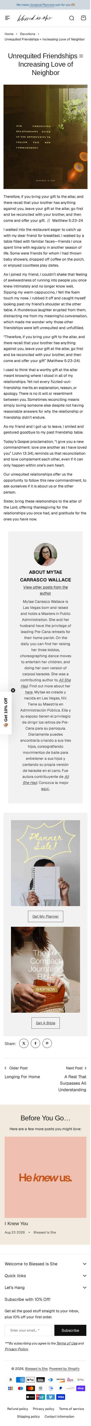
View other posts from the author (45, 590)
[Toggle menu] (7, 18)
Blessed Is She (35, 1398)
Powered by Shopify (63, 1398)
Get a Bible (45, 1023)
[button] (6, 713)
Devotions (27, 34)
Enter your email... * (24, 1330)
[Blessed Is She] (34, 18)
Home (9, 34)
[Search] (71, 18)
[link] (23, 1043)
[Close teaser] (13, 690)
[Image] (45, 863)
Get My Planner (45, 916)
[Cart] (83, 18)
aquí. (45, 788)
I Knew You (16, 1223)
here (29, 692)
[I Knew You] (45, 1177)
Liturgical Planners (42, 5)
